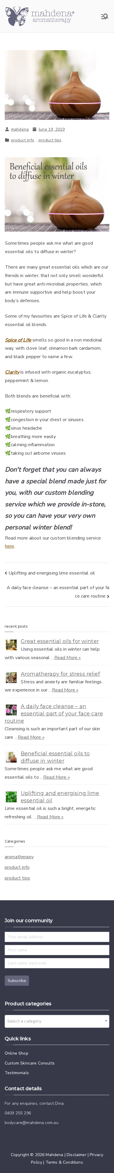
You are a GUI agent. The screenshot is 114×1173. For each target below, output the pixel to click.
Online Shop (16, 1053)
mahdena (20, 129)
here (9, 546)
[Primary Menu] (104, 16)
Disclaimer (77, 1155)
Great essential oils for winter (60, 641)
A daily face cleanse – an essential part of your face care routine (54, 713)
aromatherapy (19, 857)
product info (22, 140)
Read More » (67, 657)
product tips (50, 140)
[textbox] (26, 1021)
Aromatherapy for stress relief (60, 674)
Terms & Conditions (64, 1162)
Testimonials (17, 1073)
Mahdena (54, 1155)
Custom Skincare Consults (30, 1063)
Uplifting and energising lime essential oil (51, 573)
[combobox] (57, 1021)
